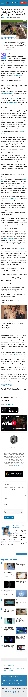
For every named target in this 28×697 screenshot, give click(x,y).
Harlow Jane (14, 98)
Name (6, 498)
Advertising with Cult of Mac (10, 677)
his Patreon (16, 465)
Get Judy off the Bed (17, 75)
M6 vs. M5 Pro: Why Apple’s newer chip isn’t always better (21, 637)
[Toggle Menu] (2, 2)
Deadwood (17, 355)
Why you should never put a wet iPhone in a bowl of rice (21, 601)
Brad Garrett (9, 162)
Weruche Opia (21, 186)
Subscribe (23, 2)
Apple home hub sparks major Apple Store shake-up (9, 610)
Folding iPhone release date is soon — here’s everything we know (9, 574)
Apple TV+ (10, 404)
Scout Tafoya (5, 17)
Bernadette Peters (11, 102)
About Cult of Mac (19, 680)
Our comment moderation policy (11, 684)
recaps (5, 670)
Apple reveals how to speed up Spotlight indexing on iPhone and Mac (9, 629)
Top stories (10, 670)
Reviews (24, 20)
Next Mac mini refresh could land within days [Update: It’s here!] (21, 565)
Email (5, 504)
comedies (16, 668)
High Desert (22, 668)
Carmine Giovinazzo (15, 198)
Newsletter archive (21, 554)
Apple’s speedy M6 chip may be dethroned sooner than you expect (20, 620)
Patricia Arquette (7, 93)
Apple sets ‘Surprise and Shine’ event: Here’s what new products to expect (9, 592)
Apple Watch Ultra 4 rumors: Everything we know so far (21, 583)
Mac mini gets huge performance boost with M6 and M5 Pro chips (9, 647)
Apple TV (10, 668)
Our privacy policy (7, 680)
